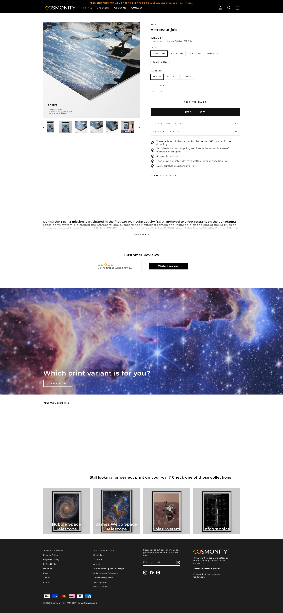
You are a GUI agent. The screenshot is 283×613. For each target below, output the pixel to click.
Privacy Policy (50, 555)
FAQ (45, 573)
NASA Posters (100, 586)
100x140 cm (160, 61)
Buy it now (195, 111)
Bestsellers (98, 555)
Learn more (58, 383)
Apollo (96, 564)
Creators (103, 7)
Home (154, 24)
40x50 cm (177, 53)
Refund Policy (50, 564)
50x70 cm (195, 53)
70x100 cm (213, 53)
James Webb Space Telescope (108, 568)
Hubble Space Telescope (105, 573)
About (46, 577)
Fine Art (172, 76)
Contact (136, 7)
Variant (157, 71)
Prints (87, 7)
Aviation (97, 559)
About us (120, 7)
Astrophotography (103, 577)
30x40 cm (159, 53)
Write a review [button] (168, 266)
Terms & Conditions (53, 550)
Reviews (47, 568)
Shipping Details (166, 131)
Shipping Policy (51, 559)
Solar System (100, 582)
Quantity (157, 85)
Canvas (187, 76)
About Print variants (170, 124)
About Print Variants (103, 550)
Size (154, 48)
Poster (157, 76)
